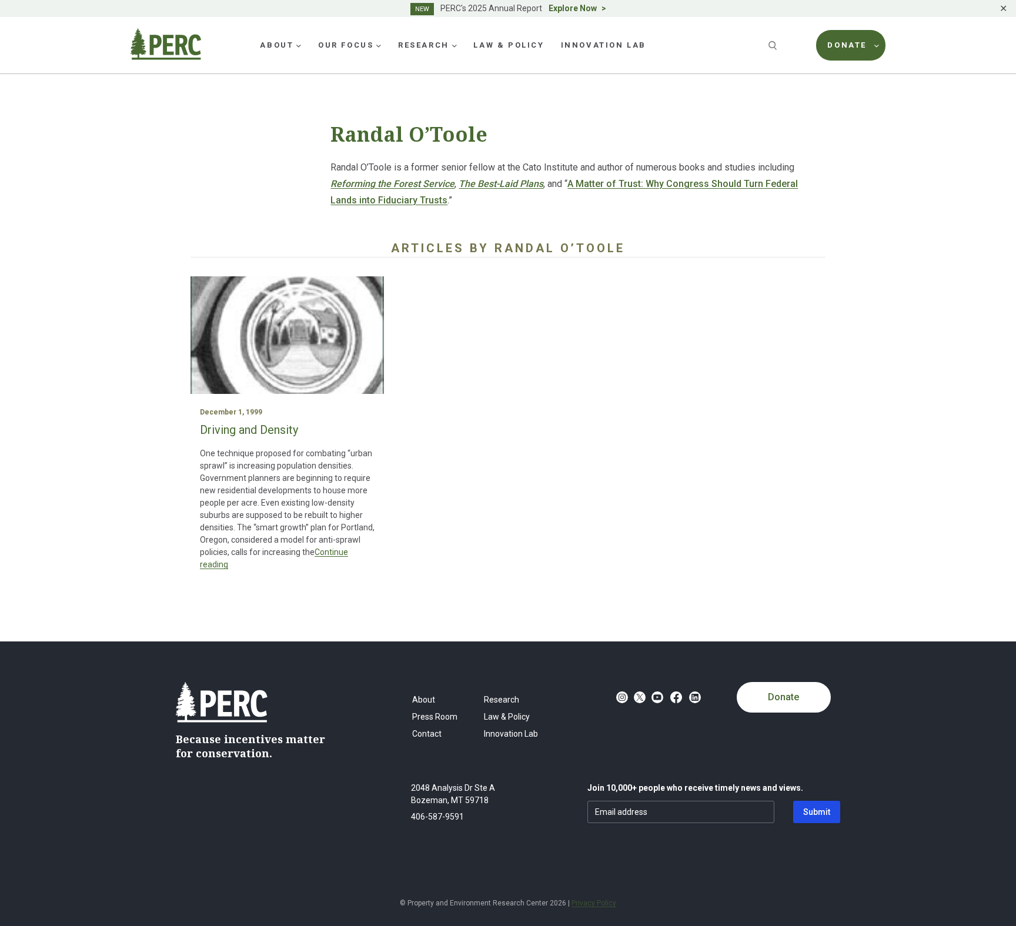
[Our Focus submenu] (379, 45)
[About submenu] (299, 45)
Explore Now (573, 8)
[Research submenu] (454, 45)
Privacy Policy (594, 903)
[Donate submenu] (877, 45)
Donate (783, 697)
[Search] (774, 45)
